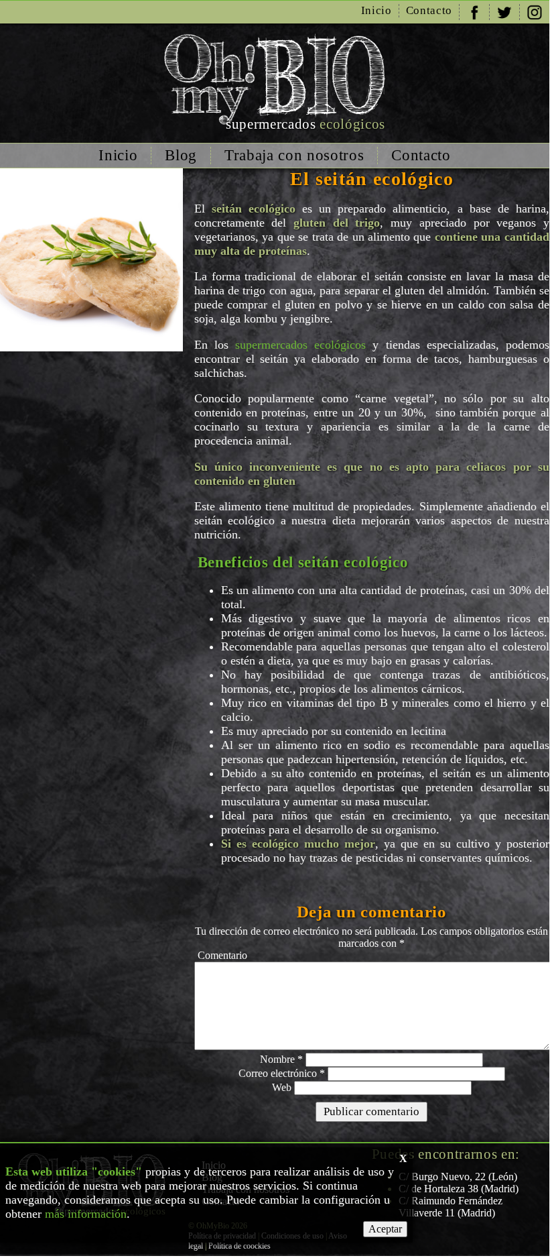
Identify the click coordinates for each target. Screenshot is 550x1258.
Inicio (376, 10)
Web (281, 1087)
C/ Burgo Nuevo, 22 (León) (458, 1176)
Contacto (429, 10)
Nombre (281, 1059)
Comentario (222, 955)
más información (86, 1213)
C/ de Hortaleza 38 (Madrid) (459, 1188)
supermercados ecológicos (300, 344)
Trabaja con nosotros (294, 155)
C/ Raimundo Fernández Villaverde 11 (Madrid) (450, 1206)
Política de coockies (239, 1246)
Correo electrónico (281, 1073)
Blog (181, 155)
